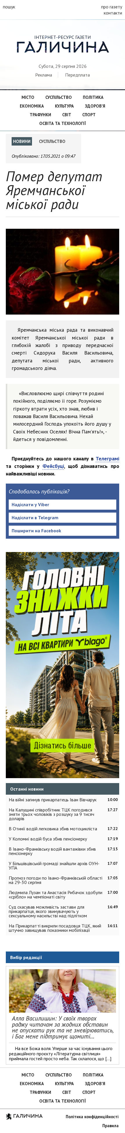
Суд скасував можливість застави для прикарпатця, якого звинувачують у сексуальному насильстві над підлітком (48, 911)
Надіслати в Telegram (35, 517)
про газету (111, 6)
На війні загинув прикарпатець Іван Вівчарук (53, 799)
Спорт (89, 114)
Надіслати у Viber (30, 504)
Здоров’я (95, 106)
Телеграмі (107, 458)
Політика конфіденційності (92, 1116)
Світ (66, 114)
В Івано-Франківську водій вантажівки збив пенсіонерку (52, 851)
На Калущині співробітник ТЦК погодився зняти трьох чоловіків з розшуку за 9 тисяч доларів (51, 814)
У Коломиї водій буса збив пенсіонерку (48, 839)
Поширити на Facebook (36, 530)
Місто (28, 97)
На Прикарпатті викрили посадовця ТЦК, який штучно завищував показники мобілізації (55, 928)
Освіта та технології (62, 123)
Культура (64, 106)
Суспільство (58, 97)
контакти (113, 12)
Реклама (43, 75)
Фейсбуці (53, 466)
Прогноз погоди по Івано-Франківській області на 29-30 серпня (55, 880)
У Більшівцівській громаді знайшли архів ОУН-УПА (54, 865)
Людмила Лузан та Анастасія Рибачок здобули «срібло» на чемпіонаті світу (55, 894)
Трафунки (40, 114)
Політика (93, 97)
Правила (110, 1125)
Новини (22, 141)
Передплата (77, 75)
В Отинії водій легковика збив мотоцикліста (53, 828)
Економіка (32, 106)
